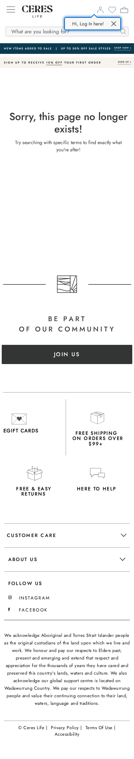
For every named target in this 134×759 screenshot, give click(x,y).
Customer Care (31, 535)
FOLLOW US (25, 583)
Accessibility (67, 734)
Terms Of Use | (101, 727)
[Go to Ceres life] (34, 22)
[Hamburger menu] (10, 10)
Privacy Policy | (66, 727)
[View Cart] (124, 11)
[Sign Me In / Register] (100, 11)
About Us (23, 559)
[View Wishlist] (112, 12)
